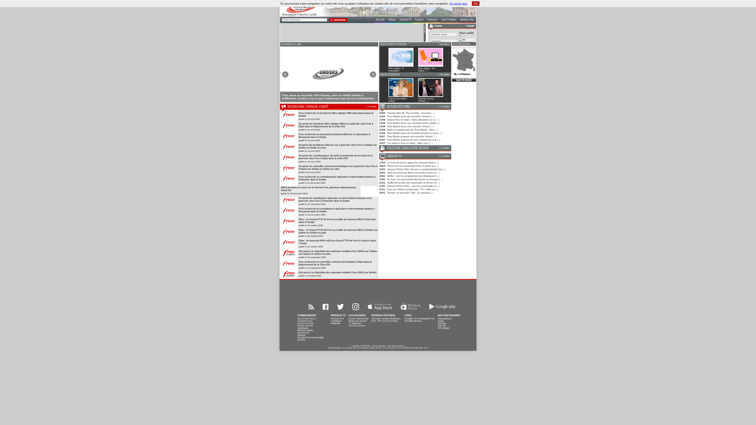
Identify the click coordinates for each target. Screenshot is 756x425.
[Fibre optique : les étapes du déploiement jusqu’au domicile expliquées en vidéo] (420, 57)
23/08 (382, 119)
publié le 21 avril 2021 (309, 140)
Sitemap (301, 335)
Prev (285, 74)
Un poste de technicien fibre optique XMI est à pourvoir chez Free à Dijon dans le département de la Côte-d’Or (336, 125)
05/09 (382, 113)
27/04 (382, 162)
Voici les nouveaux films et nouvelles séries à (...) (413, 172)
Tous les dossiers (356, 325)
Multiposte (335, 323)
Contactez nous (305, 321)
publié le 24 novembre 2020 (294, 193)
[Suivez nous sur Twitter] (340, 309)
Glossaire (376, 318)
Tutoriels (385, 318)
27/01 (382, 186)
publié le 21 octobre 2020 (311, 247)
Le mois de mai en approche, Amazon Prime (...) (412, 162)
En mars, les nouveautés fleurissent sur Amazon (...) (414, 179)
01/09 (382, 116)
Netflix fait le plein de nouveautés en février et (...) (413, 182)
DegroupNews (445, 318)
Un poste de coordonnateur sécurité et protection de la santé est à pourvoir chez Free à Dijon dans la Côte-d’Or (336, 157)
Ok (476, 3)
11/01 (382, 189)
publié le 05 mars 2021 (310, 172)
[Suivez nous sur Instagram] (355, 309)
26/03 (382, 172)
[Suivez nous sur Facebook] (325, 309)
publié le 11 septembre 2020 (312, 268)
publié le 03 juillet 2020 (310, 276)
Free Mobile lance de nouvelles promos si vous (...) (414, 133)
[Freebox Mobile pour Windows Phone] (411, 309)
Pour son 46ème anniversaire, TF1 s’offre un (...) (412, 189)
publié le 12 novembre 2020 (312, 204)
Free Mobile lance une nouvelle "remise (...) (410, 126)
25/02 (382, 179)
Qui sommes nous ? (307, 318)
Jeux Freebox (448, 20)
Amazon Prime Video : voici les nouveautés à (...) (413, 186)
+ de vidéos (443, 44)
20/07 (382, 143)
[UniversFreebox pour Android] (442, 309)
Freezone (432, 20)
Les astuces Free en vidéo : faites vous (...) (410, 143)
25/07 (382, 140)
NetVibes (442, 323)
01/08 (382, 133)
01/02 (382, 182)
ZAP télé (442, 325)
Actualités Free (398, 107)
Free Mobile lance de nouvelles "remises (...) (411, 116)
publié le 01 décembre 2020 (312, 183)
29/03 (382, 169)
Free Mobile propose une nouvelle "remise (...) (412, 136)
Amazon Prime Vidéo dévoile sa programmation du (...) (416, 169)
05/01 (382, 192)
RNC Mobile (443, 328)
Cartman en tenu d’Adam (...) (426, 99)
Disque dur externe (357, 321)
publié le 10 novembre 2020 (312, 215)
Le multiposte (354, 323)
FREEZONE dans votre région (408, 148)
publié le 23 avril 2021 (309, 119)
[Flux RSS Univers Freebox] (311, 309)
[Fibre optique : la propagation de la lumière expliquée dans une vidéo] (390, 57)
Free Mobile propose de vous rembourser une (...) (413, 140)
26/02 (382, 176)
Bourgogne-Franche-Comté (308, 107)
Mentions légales (305, 330)
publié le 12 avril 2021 (309, 151)
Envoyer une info (305, 323)
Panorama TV (337, 318)
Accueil (380, 20)
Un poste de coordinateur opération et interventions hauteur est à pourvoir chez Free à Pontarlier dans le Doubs (335, 199)
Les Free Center (390, 321)
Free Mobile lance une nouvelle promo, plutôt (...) (413, 123)
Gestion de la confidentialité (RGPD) (310, 338)
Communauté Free (426, 318)
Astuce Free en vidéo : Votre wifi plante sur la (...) (413, 119)
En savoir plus (458, 3)
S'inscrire (470, 26)
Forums (419, 20)
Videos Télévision (390, 75)
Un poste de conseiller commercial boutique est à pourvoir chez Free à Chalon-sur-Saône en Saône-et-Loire (338, 167)
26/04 (382, 166)
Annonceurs (303, 333)
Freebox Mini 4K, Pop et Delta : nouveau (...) (410, 113)
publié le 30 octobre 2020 (311, 225)
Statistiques (303, 328)
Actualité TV (410, 318)
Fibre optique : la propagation (396, 69)
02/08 (382, 129)
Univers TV (405, 20)
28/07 (382, 136)
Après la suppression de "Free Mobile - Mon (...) (412, 129)
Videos (392, 20)
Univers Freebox (379, 346)
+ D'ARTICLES (371, 107)
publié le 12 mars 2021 (310, 162)
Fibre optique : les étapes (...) (426, 69)
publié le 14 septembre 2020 (312, 257)
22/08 (382, 126)
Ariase (441, 321)
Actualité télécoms (413, 321)
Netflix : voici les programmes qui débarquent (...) (413, 176)
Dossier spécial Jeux (358, 318)
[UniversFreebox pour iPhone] (380, 309)
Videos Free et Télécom (393, 44)
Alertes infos (467, 20)
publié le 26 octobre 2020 (311, 236)
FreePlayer (336, 321)
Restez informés (305, 325)
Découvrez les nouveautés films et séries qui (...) (413, 166)
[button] (338, 20)
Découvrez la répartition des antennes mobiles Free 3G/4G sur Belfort (338, 272)
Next (373, 74)
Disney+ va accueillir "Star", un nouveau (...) (410, 192)
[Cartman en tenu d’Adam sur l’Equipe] (420, 87)
